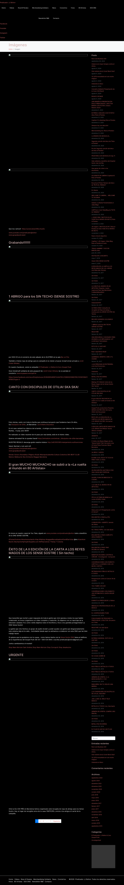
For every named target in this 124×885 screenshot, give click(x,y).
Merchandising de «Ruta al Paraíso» (103, 130)
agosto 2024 (96, 780)
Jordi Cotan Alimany (50, 371)
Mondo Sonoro (14, 455)
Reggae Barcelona (40, 457)
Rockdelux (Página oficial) (29, 455)
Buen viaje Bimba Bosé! (99, 351)
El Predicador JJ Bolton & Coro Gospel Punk (55, 367)
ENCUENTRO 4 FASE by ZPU (101, 517)
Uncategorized (96, 840)
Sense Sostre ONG (67, 637)
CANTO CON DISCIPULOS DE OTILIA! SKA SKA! (43, 387)
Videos (12, 8)
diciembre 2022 (96, 783)
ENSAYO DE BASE (97, 96)
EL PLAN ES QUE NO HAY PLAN (102, 729)
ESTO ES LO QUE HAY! (99, 346)
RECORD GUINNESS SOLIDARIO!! (102, 319)
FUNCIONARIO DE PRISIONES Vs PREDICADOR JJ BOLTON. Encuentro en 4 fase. (103, 620)
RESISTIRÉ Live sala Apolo (100, 627)
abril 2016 (95, 817)
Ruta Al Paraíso (23, 8)
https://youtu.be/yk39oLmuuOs (33, 229)
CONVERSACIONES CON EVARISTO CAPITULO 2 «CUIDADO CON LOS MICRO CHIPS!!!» (103, 564)
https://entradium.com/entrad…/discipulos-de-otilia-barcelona (60, 438)
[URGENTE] (48, 732)
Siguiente (56, 821)
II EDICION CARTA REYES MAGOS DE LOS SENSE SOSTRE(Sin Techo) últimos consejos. (103, 428)
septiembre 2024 (97, 778)
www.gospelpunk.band (17, 235)
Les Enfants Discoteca (45, 424)
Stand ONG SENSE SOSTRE (100, 261)
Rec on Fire (65, 357)
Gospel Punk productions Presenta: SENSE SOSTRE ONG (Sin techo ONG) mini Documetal (103, 410)
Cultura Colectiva (60, 455)
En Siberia (95, 190)
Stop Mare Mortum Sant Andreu (20, 647)
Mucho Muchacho (15, 542)
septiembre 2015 (97, 826)
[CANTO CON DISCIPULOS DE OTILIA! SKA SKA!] (48, 405)
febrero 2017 (96, 806)
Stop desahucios (65, 647)
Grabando (95, 371)
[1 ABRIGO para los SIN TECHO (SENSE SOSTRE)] (48, 327)
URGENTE (16, 655)
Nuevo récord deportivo (99, 236)
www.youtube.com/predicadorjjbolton (23, 233)
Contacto (56, 18)
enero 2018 (95, 800)
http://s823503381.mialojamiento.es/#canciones (65, 442)
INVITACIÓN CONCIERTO (100, 256)
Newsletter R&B (44, 18)
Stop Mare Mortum (40, 647)
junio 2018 (95, 795)
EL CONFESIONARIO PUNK (100, 613)
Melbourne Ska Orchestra (24, 457)
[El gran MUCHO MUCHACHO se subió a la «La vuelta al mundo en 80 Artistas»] (48, 501)
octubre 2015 (96, 823)
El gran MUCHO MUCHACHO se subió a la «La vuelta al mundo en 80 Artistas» (47, 466)
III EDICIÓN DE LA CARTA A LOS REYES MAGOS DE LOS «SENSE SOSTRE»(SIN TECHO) (102, 268)
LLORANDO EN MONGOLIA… (101, 136)
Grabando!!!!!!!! (19, 242)
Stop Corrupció (52, 647)
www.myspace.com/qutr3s (26, 373)
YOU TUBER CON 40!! (99, 586)
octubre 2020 (96, 792)
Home (11, 879)
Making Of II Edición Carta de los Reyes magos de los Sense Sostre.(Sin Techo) (102, 384)
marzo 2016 (95, 820)
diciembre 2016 (96, 812)
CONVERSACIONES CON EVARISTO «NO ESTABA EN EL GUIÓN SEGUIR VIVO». (103, 593)
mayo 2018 (95, 797)
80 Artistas (82, 8)
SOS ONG (93, 8)
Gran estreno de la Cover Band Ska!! (103, 71)
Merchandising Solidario (40, 8)
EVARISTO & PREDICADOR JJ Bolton (103, 600)
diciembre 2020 (97, 786)
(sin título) (95, 275)
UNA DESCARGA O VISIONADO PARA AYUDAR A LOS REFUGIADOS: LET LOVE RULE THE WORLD (103, 339)
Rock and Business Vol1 (99, 58)
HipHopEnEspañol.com (30, 542)
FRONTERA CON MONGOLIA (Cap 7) (103, 156)
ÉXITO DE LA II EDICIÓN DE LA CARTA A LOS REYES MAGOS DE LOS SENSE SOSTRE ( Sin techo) (47, 551)
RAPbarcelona (44, 542)
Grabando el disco (97, 84)
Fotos (73, 8)
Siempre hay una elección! (100, 125)
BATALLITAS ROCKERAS (99, 376)
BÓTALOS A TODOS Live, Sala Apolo (103, 706)
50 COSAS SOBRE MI (98, 656)
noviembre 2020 (97, 789)
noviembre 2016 (97, 814)
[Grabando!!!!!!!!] (48, 268)
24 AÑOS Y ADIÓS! (98, 452)
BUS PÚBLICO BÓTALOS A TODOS (103, 666)
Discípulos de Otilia (18, 424)
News (54, 8)
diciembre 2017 (96, 803)
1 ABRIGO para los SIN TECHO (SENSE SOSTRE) (44, 296)
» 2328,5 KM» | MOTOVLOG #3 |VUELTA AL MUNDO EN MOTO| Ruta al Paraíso (103, 219)
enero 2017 (95, 809)
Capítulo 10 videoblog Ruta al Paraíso (103, 120)
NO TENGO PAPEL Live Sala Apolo (102, 529)
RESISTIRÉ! (95, 332)
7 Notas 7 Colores (56, 542)
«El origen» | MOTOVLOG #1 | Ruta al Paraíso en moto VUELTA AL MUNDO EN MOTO (103, 228)
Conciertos (63, 8)
